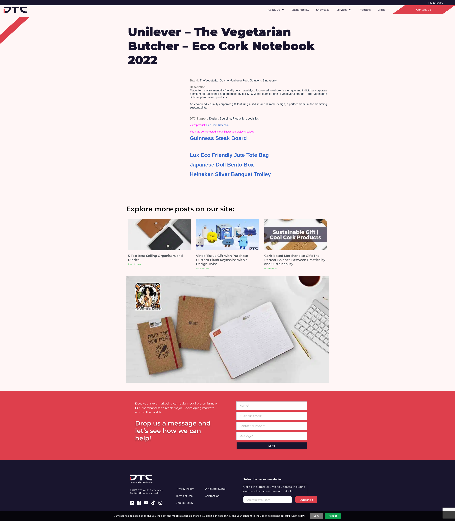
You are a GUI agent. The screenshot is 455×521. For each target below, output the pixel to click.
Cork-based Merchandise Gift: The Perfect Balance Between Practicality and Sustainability (294, 260)
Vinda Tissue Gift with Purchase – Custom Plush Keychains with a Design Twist (223, 260)
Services (341, 9)
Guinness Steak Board (218, 138)
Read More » (134, 264)
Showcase (322, 9)
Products (365, 9)
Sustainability (300, 9)
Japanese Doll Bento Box (222, 165)
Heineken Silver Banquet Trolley (230, 174)
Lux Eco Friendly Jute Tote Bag (229, 155)
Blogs (381, 9)
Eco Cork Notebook (217, 125)
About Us (274, 9)
